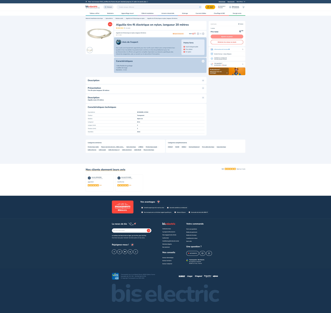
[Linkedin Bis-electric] (130, 251)
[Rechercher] (200, 7)
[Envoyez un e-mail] (202, 253)
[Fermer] (86, 1)
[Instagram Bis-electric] (119, 251)
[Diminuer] (198, 33)
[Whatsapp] (209, 253)
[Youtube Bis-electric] (125, 251)
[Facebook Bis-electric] (114, 251)
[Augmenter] (203, 33)
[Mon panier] (243, 7)
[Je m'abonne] (148, 230)
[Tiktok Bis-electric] (135, 251)
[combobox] (159, 7)
